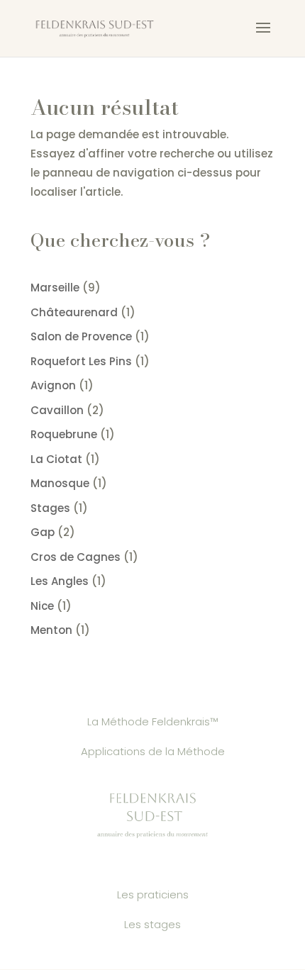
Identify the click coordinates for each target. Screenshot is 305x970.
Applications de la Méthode (153, 751)
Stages (50, 508)
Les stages (152, 924)
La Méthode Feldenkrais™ (152, 721)
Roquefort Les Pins (81, 361)
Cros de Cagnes (75, 557)
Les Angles (59, 581)
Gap (42, 532)
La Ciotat (56, 459)
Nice (42, 605)
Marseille (54, 287)
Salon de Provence (81, 336)
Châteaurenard (74, 312)
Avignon (53, 385)
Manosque (59, 483)
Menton (51, 630)
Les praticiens (153, 894)
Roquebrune (63, 434)
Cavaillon (57, 410)
